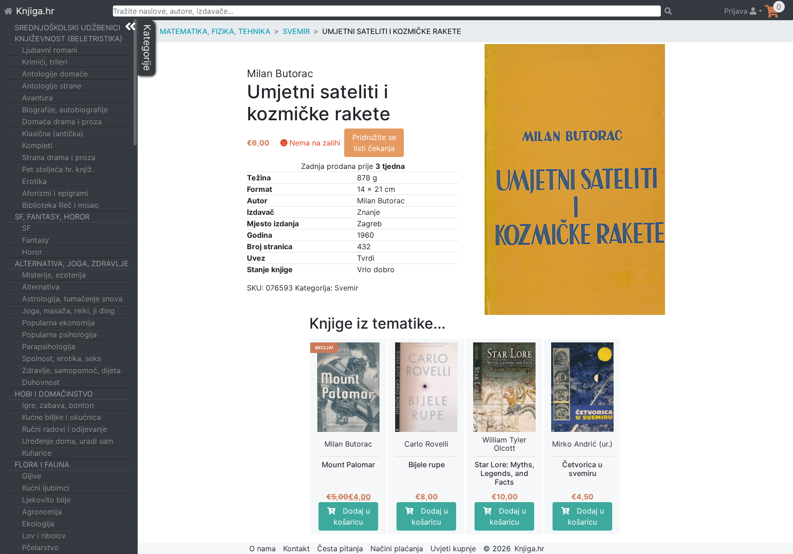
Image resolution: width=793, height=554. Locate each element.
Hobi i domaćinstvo (54, 393)
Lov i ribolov (44, 535)
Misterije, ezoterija (54, 275)
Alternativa (41, 286)
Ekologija (38, 523)
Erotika (34, 181)
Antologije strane (51, 85)
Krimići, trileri (44, 62)
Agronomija (42, 511)
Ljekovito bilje (46, 499)
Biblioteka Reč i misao (60, 205)
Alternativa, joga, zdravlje (71, 263)
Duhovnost (41, 382)
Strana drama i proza (58, 157)
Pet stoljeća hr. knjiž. (58, 169)
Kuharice (36, 453)
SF (26, 228)
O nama (262, 548)
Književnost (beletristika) (69, 38)
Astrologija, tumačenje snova (72, 298)
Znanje (368, 212)
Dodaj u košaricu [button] (352, 516)
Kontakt (296, 548)
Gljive (31, 476)
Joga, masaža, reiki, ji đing (68, 310)
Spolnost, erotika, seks (61, 358)
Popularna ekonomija (58, 322)
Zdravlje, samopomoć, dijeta (71, 370)
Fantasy (35, 240)
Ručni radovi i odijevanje (64, 429)
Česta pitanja (340, 548)
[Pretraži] (688, 11)
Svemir (296, 31)
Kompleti (37, 145)
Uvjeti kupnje (453, 548)
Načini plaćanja (396, 548)
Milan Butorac (381, 200)
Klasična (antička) (53, 133)
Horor (32, 252)
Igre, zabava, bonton (58, 405)
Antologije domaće (55, 73)
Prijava (737, 11)
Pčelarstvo (40, 547)
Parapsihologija (48, 346)
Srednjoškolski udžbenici (67, 27)
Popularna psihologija (59, 334)
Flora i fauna (42, 464)
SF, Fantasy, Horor (52, 216)
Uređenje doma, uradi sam (67, 441)
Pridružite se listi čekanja (374, 143)
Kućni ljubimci (45, 487)
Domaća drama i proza (62, 121)
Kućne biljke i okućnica (61, 417)
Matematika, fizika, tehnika (215, 31)
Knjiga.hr (35, 11)
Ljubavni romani (49, 50)
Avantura (37, 97)
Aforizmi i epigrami (55, 193)
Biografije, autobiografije (65, 109)
